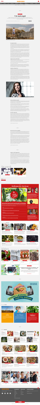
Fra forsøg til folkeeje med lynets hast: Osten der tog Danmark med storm (10, 215)
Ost (2, 214)
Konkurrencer (15, 393)
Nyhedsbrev (31, 3)
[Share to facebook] (29, 21)
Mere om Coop (23, 389)
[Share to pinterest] (30, 21)
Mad (8, 3)
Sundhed (5, 3)
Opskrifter (12, 3)
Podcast (15, 394)
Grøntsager (3, 212)
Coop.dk (21, 393)
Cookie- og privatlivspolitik (20, 403)
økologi (3, 209)
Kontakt (36, 3)
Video (15, 395)
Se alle (37, 248)
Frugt (3, 207)
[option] (7, 172)
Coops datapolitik (26, 403)
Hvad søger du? (16, 389)
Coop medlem (22, 394)
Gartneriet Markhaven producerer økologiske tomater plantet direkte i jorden (10, 210)
